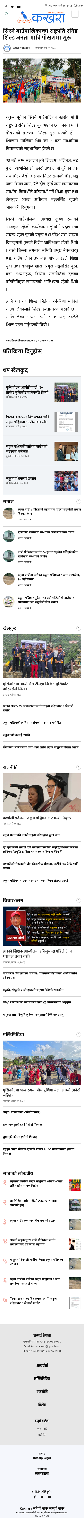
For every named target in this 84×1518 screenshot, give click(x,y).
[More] (78, 501)
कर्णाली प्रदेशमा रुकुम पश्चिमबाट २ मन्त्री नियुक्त (37, 818)
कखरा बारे (42, 1429)
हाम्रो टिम (42, 1435)
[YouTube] (19, 7)
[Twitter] (12, 7)
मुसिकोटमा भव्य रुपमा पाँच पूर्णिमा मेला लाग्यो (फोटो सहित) (41, 1093)
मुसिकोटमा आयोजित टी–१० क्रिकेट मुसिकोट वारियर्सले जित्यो (35, 687)
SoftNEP (45, 1516)
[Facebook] (6, 7)
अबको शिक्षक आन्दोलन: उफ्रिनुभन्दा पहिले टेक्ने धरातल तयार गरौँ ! (37, 954)
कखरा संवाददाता (21, 48)
